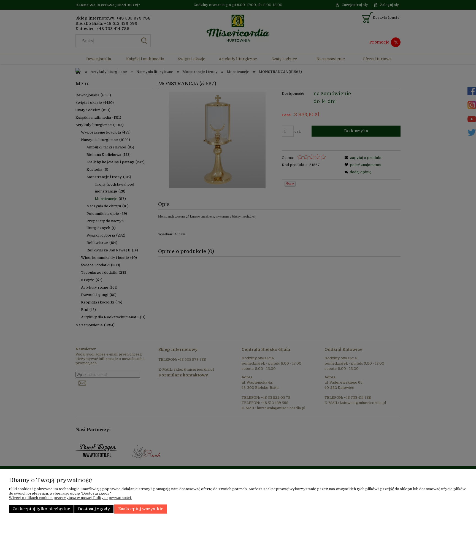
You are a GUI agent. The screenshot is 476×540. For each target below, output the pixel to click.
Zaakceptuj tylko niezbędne (41, 509)
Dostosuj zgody (94, 509)
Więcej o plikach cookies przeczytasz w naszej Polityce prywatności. (70, 498)
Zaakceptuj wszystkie (140, 509)
